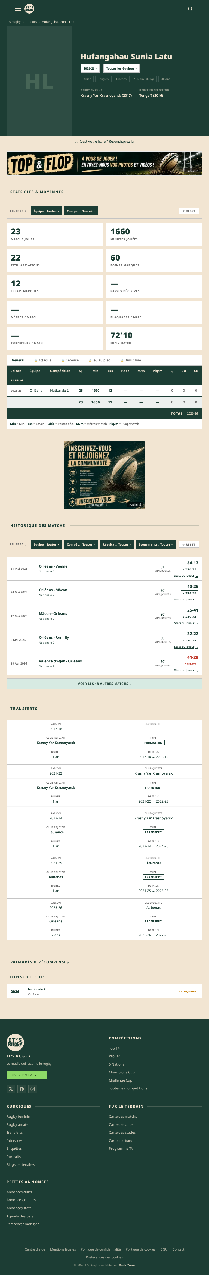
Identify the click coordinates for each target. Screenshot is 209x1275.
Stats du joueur (186, 576)
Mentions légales (63, 1249)
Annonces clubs (19, 1191)
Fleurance (56, 832)
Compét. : (81, 544)
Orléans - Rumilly (54, 637)
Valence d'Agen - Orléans (60, 661)
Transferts (15, 1132)
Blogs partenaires (21, 1164)
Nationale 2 (46, 571)
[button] (104, 568)
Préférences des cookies (104, 1257)
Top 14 (114, 1048)
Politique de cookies (141, 1249)
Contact (178, 1249)
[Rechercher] (190, 8)
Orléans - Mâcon (53, 589)
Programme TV (121, 1148)
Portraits (14, 1156)
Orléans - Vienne (53, 566)
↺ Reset (188, 211)
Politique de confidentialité (101, 1249)
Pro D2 (114, 1056)
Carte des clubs (121, 1124)
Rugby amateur (19, 1124)
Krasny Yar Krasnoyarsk (56, 742)
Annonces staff (19, 1207)
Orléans (55, 921)
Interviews (15, 1140)
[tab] (18, 360)
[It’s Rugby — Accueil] (15, 1042)
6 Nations (116, 1064)
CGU (164, 1249)
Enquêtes (14, 1148)
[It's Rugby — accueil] (29, 9)
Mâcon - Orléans (53, 613)
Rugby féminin (18, 1116)
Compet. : (81, 211)
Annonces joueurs (21, 1199)
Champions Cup (122, 1072)
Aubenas (56, 877)
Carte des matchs (123, 1116)
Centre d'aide (35, 1249)
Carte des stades (122, 1132)
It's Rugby (14, 22)
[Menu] (18, 8)
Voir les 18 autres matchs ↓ (104, 683)
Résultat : (117, 544)
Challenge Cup (120, 1080)
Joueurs (31, 22)
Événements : (156, 544)
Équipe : (46, 211)
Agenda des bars (20, 1216)
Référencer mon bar (23, 1223)
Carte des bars (120, 1140)
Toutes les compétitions (128, 1088)
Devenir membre (26, 1075)
